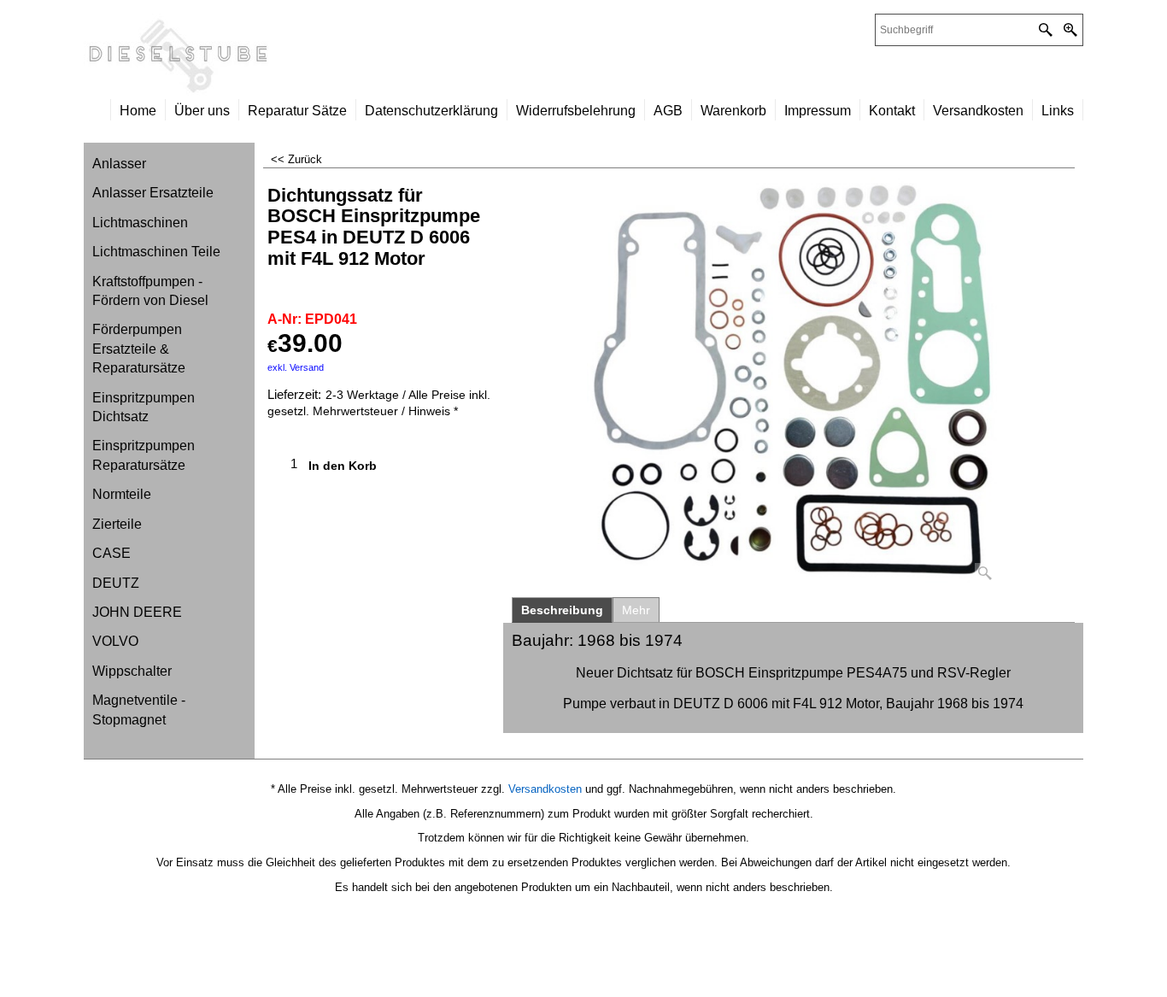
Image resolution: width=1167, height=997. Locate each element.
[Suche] (1045, 30)
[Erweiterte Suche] (1070, 30)
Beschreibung (562, 610)
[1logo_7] (334, 56)
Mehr (636, 610)
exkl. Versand (295, 367)
